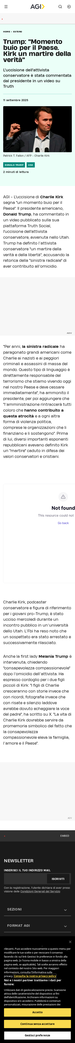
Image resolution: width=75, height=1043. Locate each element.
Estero (17, 31)
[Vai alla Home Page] (37, 7)
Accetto (37, 1012)
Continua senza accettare (37, 1024)
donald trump (14, 164)
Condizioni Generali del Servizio (40, 891)
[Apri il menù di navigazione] (6, 7)
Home (6, 31)
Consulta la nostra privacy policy (35, 976)
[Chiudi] (70, 941)
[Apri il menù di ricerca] (60, 7)
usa (30, 164)
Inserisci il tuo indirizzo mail (27, 870)
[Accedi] (69, 7)
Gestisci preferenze (37, 1035)
